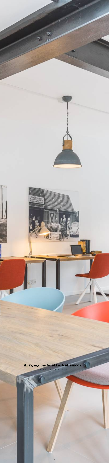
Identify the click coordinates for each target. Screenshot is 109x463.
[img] (54, 231)
